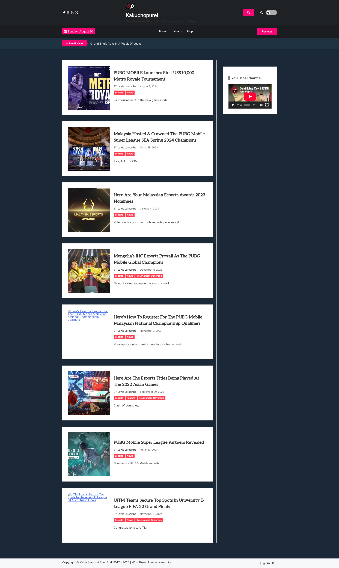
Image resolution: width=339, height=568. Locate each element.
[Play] (233, 105)
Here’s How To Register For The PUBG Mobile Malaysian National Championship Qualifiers (158, 320)
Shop (189, 31)
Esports (119, 92)
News (130, 92)
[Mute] (261, 105)
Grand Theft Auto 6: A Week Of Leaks (115, 43)
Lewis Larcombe (127, 86)
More (176, 31)
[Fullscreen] (267, 105)
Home (162, 31)
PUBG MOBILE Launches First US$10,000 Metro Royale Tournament (154, 76)
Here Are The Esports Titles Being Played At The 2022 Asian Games (156, 381)
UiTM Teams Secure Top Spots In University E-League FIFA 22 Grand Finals (159, 503)
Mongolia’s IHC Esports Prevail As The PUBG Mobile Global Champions (157, 259)
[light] (266, 12)
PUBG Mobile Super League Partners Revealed (159, 442)
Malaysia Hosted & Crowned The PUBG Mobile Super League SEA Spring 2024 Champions (159, 137)
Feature (131, 397)
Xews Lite (165, 562)
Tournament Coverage (149, 275)
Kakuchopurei (142, 15)
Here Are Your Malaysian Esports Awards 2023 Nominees (159, 198)
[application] (250, 96)
